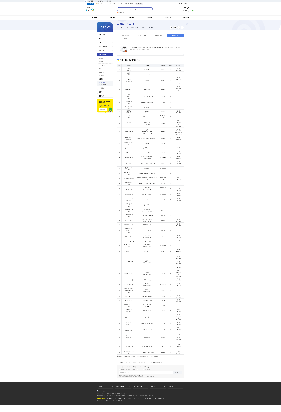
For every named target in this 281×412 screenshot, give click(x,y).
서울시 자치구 (172, 386)
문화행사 (101, 62)
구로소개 (168, 17)
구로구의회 (100, 3)
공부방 (125, 38)
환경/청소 (101, 92)
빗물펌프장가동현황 (128, 3)
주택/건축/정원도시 (104, 46)
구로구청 (91, 3)
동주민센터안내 (120, 386)
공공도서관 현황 (125, 35)
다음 (151, 12)
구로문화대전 (102, 65)
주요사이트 (138, 3)
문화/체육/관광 (102, 54)
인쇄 (178, 27)
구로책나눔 (101, 88)
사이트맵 (185, 3)
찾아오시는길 (161, 398)
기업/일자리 (102, 34)
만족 (129, 370)
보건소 (106, 3)
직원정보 (154, 398)
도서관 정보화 (102, 84)
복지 (100, 38)
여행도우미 (101, 72)
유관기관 (153, 386)
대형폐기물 (120, 3)
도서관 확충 (102, 82)
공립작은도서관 (158, 35)
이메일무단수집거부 (132, 398)
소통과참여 (113, 17)
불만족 (140, 370)
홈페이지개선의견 (122, 398)
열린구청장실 (112, 3)
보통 (134, 370)
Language (191, 3)
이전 (150, 12)
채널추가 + (104, 109)
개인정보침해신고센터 (111, 398)
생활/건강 (101, 96)
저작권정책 (140, 398)
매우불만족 (147, 370)
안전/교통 (101, 50)
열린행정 (131, 17)
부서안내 (101, 386)
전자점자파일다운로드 (174, 27)
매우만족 (123, 370)
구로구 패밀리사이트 (139, 386)
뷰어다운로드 (148, 398)
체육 (100, 68)
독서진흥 (101, 79)
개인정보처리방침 (101, 398)
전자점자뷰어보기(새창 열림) (171, 27)
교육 (100, 42)
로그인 (180, 3)
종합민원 (94, 17)
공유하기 (182, 27)
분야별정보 (186, 17)
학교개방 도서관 (142, 35)
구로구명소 (101, 75)
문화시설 (101, 58)
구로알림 (149, 17)
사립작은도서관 (175, 35)
